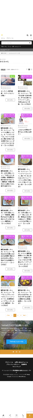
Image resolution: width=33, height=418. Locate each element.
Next (24, 315)
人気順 (8, 69)
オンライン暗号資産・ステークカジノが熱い (7, 93)
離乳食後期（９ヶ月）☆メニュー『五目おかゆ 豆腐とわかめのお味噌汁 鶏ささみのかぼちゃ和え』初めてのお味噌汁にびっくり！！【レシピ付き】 (8, 257)
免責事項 (24, 364)
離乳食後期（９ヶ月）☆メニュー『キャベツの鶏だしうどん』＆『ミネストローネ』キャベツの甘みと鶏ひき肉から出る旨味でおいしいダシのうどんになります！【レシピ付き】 (7, 136)
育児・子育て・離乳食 (26, 77)
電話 (23, 416)
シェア (10, 416)
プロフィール (10, 38)
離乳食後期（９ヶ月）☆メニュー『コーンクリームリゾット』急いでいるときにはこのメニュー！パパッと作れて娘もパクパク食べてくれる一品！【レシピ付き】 (25, 177)
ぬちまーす (18, 46)
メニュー (16, 416)
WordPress (22, 376)
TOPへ (30, 416)
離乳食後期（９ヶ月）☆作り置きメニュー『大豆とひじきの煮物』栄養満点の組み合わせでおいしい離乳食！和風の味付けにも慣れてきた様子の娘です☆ (7, 178)
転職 (13, 46)
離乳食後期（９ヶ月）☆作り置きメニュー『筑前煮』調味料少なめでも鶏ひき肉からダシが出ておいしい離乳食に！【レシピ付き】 (7, 217)
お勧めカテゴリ (15, 69)
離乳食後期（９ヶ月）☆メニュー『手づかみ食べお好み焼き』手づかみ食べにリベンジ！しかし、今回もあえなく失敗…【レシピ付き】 (25, 97)
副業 (13, 76)
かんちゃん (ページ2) (14, 53)
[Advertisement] (16, 16)
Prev (8, 315)
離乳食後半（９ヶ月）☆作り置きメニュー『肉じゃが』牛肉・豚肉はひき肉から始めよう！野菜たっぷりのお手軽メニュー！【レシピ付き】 (25, 218)
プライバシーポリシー (13, 364)
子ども (9, 46)
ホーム (3, 38)
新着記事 (3, 69)
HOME (4, 53)
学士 (5, 46)
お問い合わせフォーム (21, 362)
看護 (2, 46)
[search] (30, 42)
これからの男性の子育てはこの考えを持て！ (25, 132)
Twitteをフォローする (16, 341)
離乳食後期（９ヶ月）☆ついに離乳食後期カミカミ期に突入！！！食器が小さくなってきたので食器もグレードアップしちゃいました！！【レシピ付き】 (25, 258)
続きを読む (10, 100)
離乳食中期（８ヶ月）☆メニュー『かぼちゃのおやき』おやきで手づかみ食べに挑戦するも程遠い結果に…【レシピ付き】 (25, 296)
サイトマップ (17, 366)
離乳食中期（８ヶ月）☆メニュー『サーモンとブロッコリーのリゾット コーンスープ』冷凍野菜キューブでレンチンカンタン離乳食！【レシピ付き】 (8, 297)
